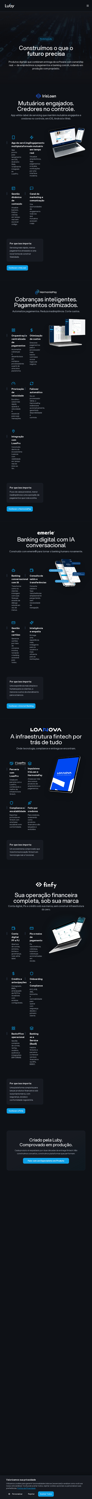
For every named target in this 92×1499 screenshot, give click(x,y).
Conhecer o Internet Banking (21, 706)
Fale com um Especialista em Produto (46, 1160)
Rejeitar (31, 1494)
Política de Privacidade (26, 1488)
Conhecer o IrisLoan (17, 268)
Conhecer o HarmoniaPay (20, 509)
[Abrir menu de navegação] (87, 5)
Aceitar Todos (46, 1494)
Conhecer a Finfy (16, 1111)
